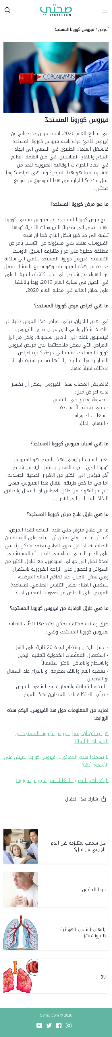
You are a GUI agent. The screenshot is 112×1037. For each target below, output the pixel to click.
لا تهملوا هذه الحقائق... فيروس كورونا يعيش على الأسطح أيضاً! (56, 760)
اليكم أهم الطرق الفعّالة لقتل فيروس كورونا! (62, 780)
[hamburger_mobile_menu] (103, 10)
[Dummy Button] (31, 10)
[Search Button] (5, 10)
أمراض (103, 29)
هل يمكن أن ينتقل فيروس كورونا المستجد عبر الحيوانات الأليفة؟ (62, 737)
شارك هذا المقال (81, 798)
